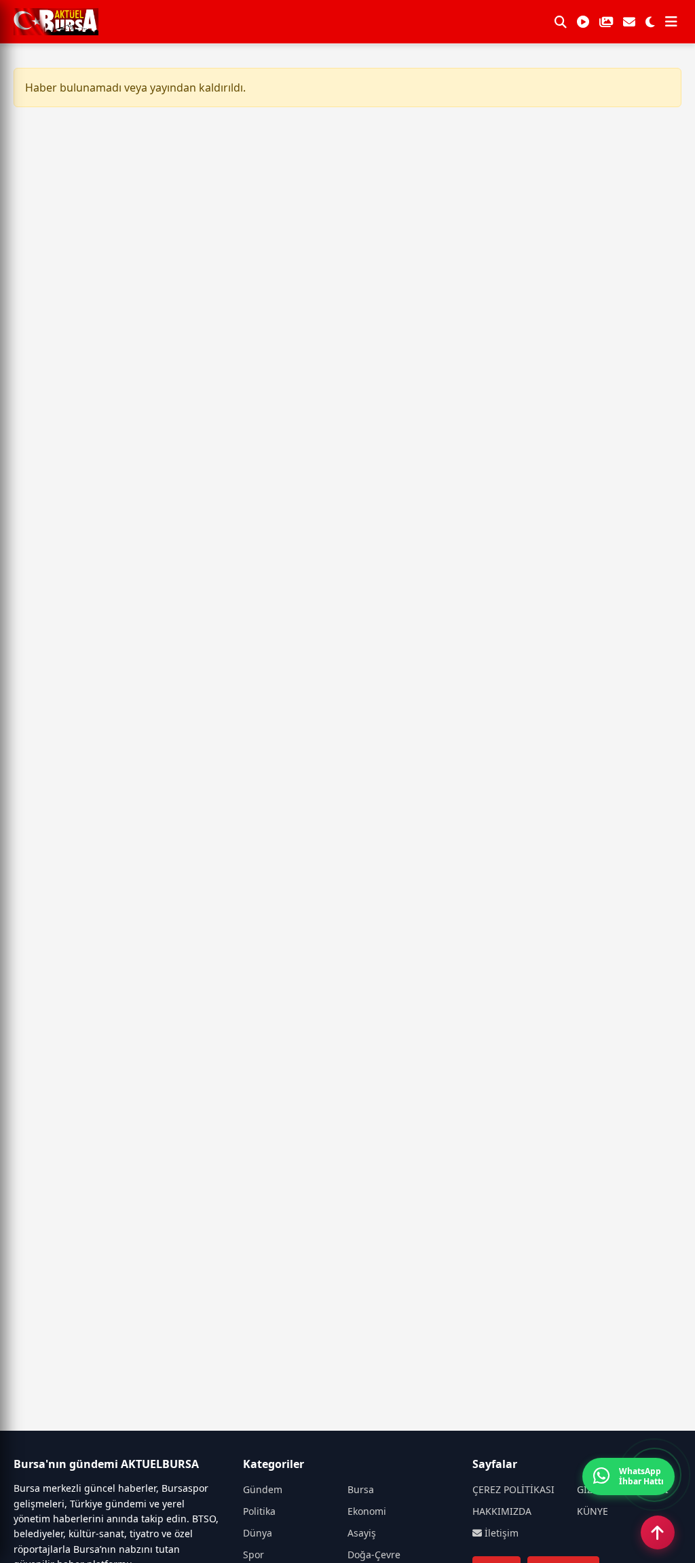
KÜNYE (592, 1511)
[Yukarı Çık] (658, 1532)
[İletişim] (629, 21)
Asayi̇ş (362, 1532)
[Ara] (560, 21)
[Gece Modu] (650, 21)
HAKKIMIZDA (501, 1511)
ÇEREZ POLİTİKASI (513, 1489)
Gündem (262, 1489)
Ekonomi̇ (367, 1511)
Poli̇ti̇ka (259, 1511)
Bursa (361, 1489)
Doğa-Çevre (374, 1554)
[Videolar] (583, 21)
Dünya (257, 1532)
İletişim (500, 1532)
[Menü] (671, 21)
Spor (253, 1554)
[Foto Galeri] (606, 21)
